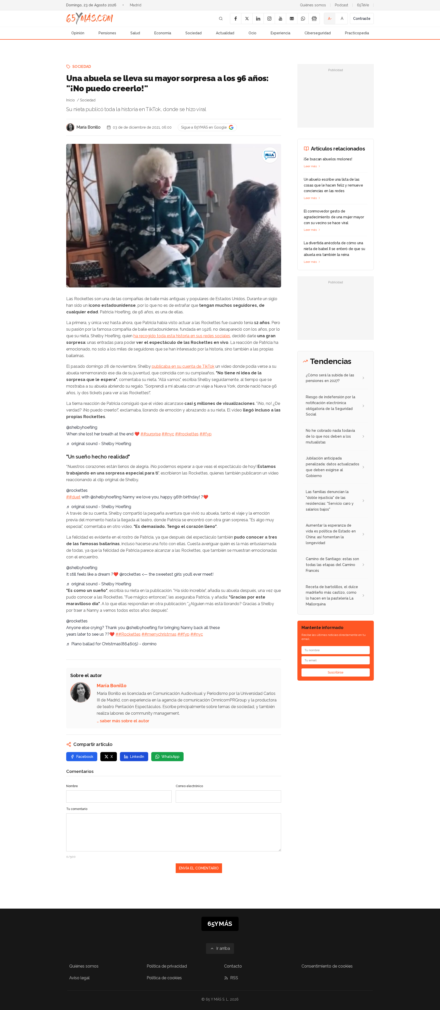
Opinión (77, 33)
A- (330, 19)
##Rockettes (128, 634)
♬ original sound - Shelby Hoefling (98, 443)
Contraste (361, 19)
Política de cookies (164, 977)
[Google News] (314, 18)
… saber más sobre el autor (123, 720)
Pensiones (107, 33)
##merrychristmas (159, 634)
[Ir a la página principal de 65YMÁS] (89, 18)
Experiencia (280, 33)
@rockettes (77, 490)
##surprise (151, 434)
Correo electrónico (189, 786)
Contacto (233, 966)
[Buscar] (221, 18)
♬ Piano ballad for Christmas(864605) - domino (111, 643)
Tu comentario (76, 809)
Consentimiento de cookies (327, 966)
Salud (135, 33)
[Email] (291, 18)
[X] (246, 18)
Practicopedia (357, 33)
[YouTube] (280, 18)
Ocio (252, 33)
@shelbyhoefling (81, 427)
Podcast (341, 5)
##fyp (206, 434)
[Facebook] (235, 18)
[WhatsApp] (302, 18)
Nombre (72, 786)
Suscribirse (335, 672)
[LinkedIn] (258, 18)
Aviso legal (79, 977)
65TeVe (363, 5)
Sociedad (193, 33)
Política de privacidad (167, 966)
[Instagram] (269, 18)
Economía (162, 33)
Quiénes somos (313, 5)
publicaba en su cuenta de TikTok (183, 366)
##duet (73, 497)
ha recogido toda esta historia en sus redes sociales (181, 335)
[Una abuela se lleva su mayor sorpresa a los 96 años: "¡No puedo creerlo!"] (270, 155)
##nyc (168, 434)
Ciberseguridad (318, 33)
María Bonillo (88, 127)
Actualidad (225, 33)
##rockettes (187, 434)
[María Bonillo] (70, 127)
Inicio (70, 100)
